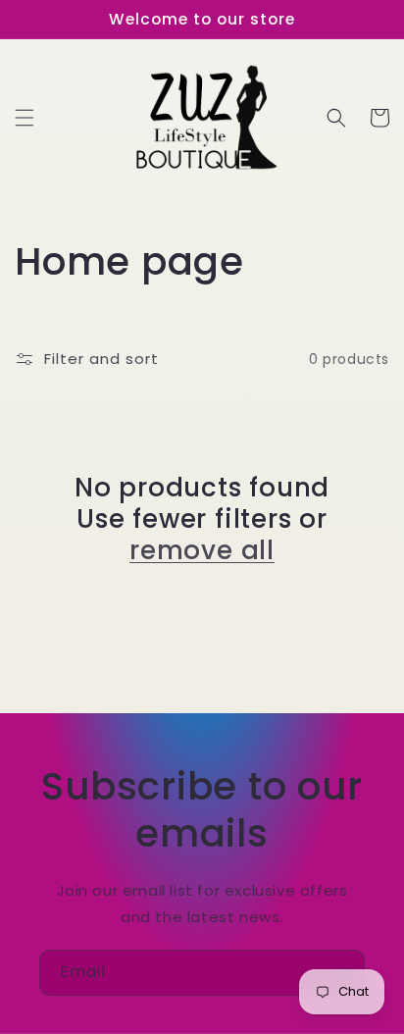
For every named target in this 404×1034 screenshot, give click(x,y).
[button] (24, 117)
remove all (202, 550)
